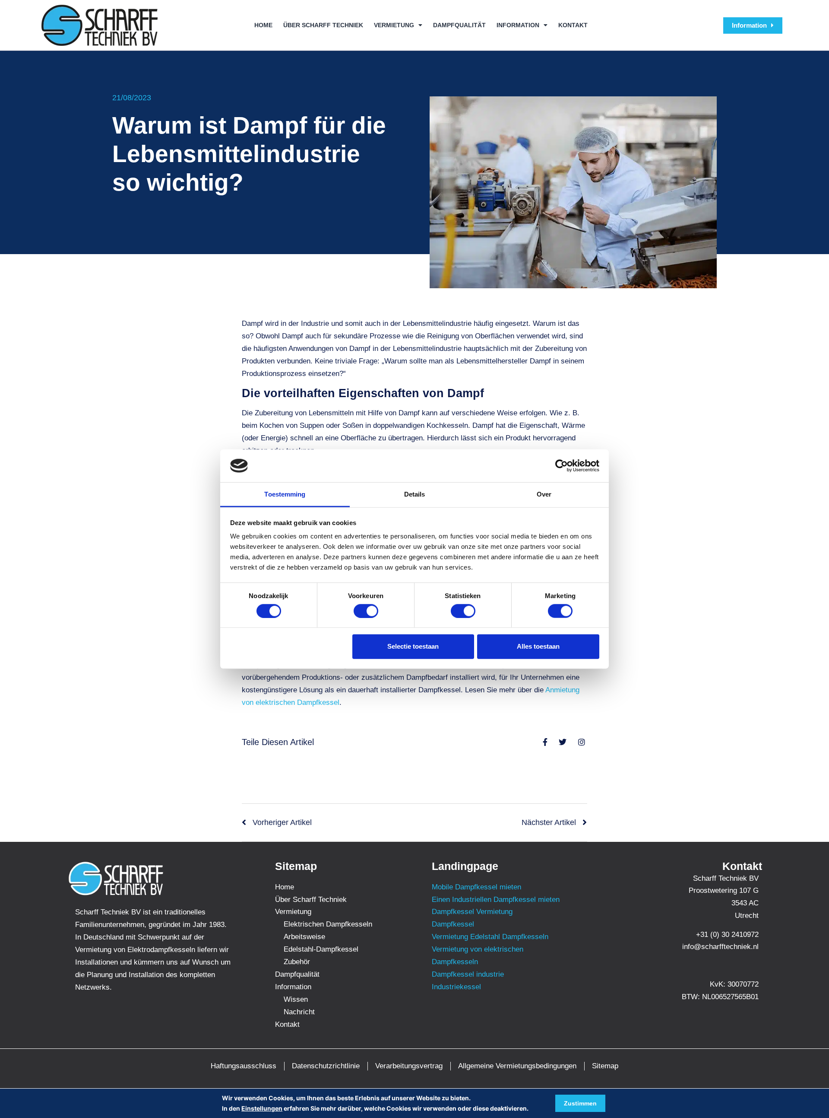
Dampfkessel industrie (468, 974)
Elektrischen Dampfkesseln (328, 924)
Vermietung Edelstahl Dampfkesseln (490, 937)
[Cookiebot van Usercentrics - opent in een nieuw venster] (561, 465)
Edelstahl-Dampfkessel (321, 949)
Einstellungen (261, 1108)
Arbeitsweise (304, 937)
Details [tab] (414, 494)
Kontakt (573, 25)
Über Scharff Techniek (323, 25)
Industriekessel (456, 987)
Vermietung (394, 25)
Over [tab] (544, 494)
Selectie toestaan (413, 646)
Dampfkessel (453, 924)
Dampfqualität (459, 25)
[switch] (366, 611)
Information (518, 25)
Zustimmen (580, 1103)
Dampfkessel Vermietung (472, 912)
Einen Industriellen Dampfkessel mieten (496, 899)
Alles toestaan (538, 646)
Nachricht (299, 1012)
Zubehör (297, 962)
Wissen (296, 999)
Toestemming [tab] (284, 494)
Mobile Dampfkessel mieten (476, 887)
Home (263, 25)
